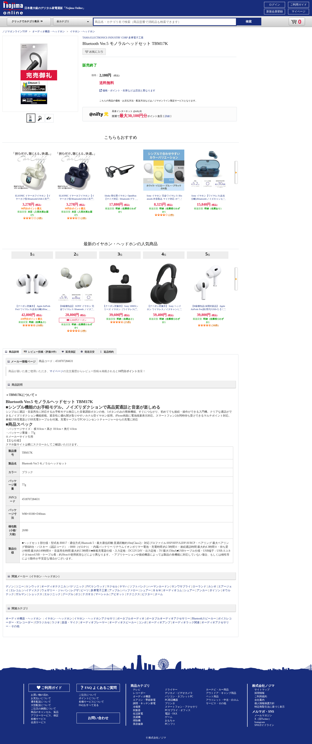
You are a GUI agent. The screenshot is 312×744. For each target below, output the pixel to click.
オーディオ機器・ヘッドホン (48, 31)
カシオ (212, 586)
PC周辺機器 (171, 699)
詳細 (167, 116)
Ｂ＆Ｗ (157, 590)
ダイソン (214, 590)
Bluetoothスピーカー (204, 618)
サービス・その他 (216, 703)
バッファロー (130, 590)
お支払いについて (41, 698)
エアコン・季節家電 (144, 699)
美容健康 (138, 723)
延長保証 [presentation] (71, 351)
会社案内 (259, 699)
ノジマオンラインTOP (14, 31)
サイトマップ (262, 689)
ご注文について (87, 694)
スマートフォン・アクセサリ (181, 706)
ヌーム (159, 594)
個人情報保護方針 (264, 703)
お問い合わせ (98, 718)
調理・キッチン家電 (144, 703)
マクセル (112, 586)
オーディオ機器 (142, 696)
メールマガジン (263, 715)
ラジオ (56, 622)
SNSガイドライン (264, 725)
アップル (114, 590)
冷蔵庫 (136, 706)
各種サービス (38, 718)
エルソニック (52, 594)
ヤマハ (123, 586)
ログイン (274, 4)
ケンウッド (33, 586)
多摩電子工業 (99, 590)
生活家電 (138, 713)
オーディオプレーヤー (93, 622)
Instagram (259, 722)
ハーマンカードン (159, 586)
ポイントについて (89, 698)
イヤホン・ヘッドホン (82, 31)
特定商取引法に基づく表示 (269, 706)
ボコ (78, 594)
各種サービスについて (91, 701)
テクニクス (133, 594)
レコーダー (139, 693)
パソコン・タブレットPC (179, 696)
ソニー (20, 586)
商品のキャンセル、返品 (44, 712)
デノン (10, 586)
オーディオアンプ (159, 622)
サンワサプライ (181, 586)
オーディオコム (172, 590)
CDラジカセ (42, 622)
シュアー (145, 590)
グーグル (67, 594)
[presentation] (11, 351)
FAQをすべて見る (89, 705)
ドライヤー (171, 689)
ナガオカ (87, 594)
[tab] (12, 351)
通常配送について (41, 701)
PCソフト (170, 723)
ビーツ (85, 590)
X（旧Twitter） (262, 718)
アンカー (202, 590)
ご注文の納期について (43, 708)
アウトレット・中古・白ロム (222, 699)
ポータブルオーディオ (130, 618)
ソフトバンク (138, 586)
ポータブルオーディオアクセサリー (168, 618)
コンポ (142, 622)
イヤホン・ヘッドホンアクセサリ (94, 618)
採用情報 (259, 693)
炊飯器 (136, 710)
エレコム (15, 590)
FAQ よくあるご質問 (101, 687)
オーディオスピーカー (123, 622)
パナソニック (76, 586)
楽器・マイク (70, 622)
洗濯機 (136, 717)
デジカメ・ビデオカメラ (179, 693)
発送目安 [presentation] (90, 351)
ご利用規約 (260, 696)
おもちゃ (170, 720)
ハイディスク (31, 590)
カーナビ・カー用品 (217, 689)
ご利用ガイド (298, 4)
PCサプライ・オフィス (177, 710)
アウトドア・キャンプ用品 (221, 693)
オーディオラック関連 (186, 622)
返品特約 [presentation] (109, 351)
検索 (249, 21)
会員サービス (38, 722)
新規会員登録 (274, 11)
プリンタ (170, 703)
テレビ (136, 689)
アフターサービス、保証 (44, 715)
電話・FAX (171, 713)
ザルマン (21, 594)
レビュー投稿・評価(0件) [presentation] (42, 351)
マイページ (298, 11)
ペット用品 (212, 696)
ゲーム (168, 717)
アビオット (117, 594)
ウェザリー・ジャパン (55, 590)
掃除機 (136, 720)
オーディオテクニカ (53, 586)
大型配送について (41, 705)
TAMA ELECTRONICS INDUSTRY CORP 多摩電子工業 (112, 37)
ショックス (35, 594)
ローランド (199, 586)
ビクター (147, 594)
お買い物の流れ (39, 694)
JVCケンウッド (95, 586)
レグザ (75, 590)
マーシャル (102, 594)
